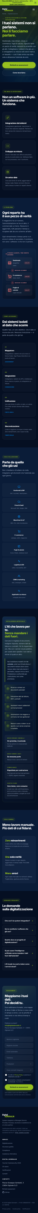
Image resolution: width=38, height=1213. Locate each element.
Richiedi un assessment (19, 65)
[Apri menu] (34, 9)
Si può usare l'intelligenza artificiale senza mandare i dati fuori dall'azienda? (16, 953)
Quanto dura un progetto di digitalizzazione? (15, 941)
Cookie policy (16, 1209)
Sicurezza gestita (7, 1147)
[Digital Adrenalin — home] (7, 9)
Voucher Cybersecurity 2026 (11, 1163)
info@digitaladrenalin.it (13, 1025)
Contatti (4, 1174)
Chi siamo (5, 1166)
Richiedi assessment (8, 1189)
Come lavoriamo (19, 73)
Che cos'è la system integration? (17, 921)
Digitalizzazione (7, 1143)
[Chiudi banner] (35, 2)
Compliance (6, 1150)
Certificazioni (6, 1170)
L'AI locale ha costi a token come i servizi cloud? (17, 965)
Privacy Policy (19, 1075)
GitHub (7, 1192)
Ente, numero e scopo (22, 1132)
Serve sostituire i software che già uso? (16, 930)
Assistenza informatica (9, 1154)
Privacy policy (6, 1209)
